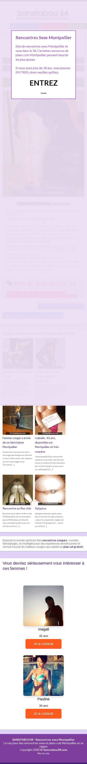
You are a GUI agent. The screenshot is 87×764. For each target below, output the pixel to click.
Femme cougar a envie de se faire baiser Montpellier (17, 442)
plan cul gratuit (73, 546)
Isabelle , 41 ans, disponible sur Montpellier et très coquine (47, 444)
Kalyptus (40, 508)
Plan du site (43, 753)
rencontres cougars (54, 540)
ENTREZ (44, 82)
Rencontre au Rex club (17, 508)
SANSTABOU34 (22, 739)
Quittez (44, 93)
